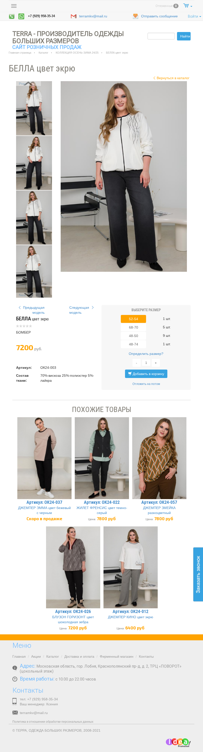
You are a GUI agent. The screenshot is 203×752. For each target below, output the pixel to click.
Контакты (146, 656)
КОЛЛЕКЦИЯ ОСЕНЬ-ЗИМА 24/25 (77, 52)
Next (22, 295)
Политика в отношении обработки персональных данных (52, 721)
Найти (185, 36)
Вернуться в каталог (173, 78)
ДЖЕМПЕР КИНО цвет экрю (130, 617)
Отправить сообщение (159, 16)
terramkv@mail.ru (93, 16)
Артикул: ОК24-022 (102, 502)
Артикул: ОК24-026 (73, 611)
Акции (36, 656)
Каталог (43, 52)
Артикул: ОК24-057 (159, 502)
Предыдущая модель (33, 310)
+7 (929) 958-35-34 (41, 16)
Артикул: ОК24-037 (44, 502)
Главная (19, 656)
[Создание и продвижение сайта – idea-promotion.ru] (178, 742)
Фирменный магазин (116, 656)
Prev (22, 84)
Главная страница (20, 52)
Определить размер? (146, 354)
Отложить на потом (146, 384)
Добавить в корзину (148, 374)
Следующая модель (79, 310)
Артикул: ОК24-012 (130, 611)
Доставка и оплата (79, 656)
